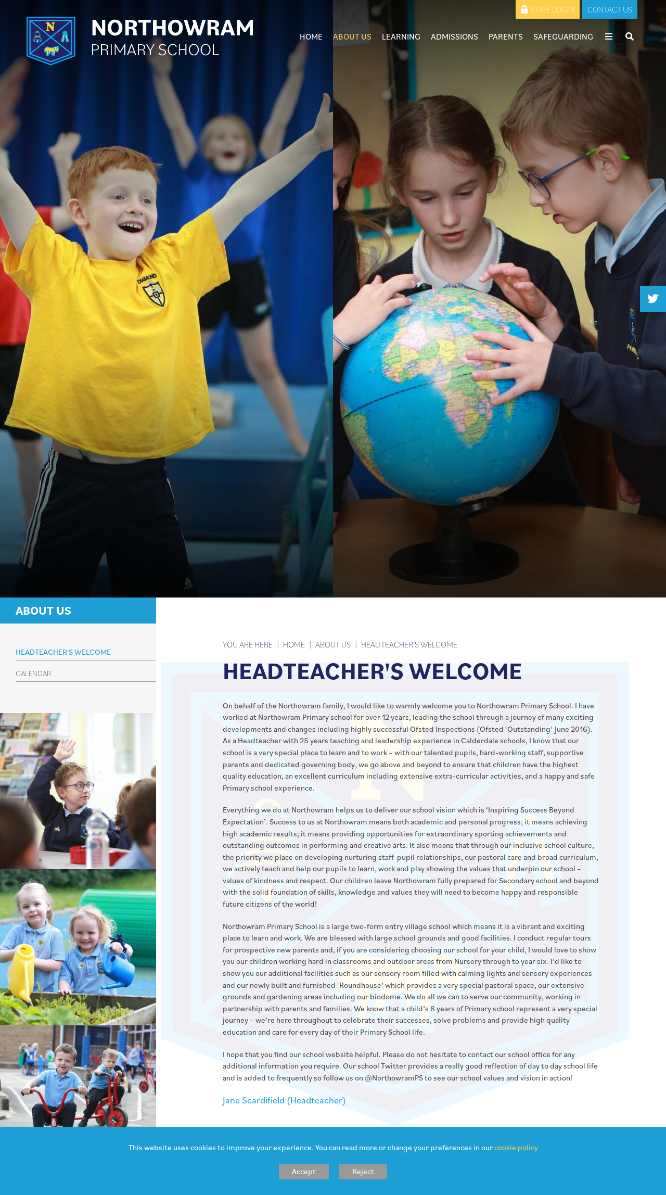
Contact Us (609, 9)
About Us (43, 610)
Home (294, 644)
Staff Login (552, 9)
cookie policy (516, 1147)
